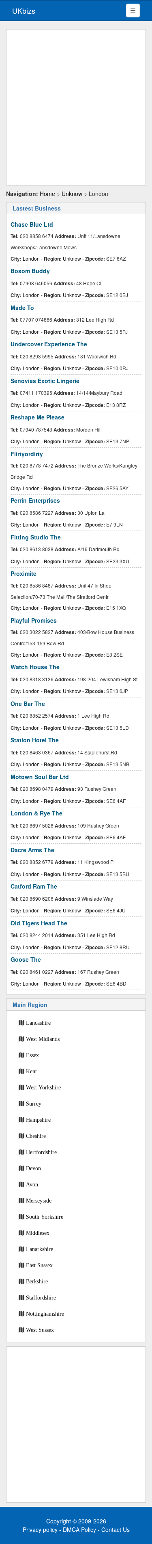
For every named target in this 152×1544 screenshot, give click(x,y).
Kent (31, 1071)
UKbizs (23, 10)
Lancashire (38, 1023)
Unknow (72, 194)
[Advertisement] (76, 107)
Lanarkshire (39, 1249)
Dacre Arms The (32, 850)
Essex (32, 1055)
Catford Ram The (34, 886)
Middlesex (37, 1233)
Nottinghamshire (45, 1314)
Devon (33, 1168)
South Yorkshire (44, 1217)
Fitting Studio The (36, 537)
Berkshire (37, 1281)
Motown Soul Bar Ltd (40, 777)
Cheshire (36, 1136)
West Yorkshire (43, 1087)
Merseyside (38, 1200)
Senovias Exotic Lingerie (45, 381)
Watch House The (35, 667)
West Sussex (40, 1330)
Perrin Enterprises (35, 500)
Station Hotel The (35, 740)
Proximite (23, 573)
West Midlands (43, 1039)
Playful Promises (34, 620)
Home (47, 194)
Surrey (33, 1103)
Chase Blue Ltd (32, 224)
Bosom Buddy (30, 271)
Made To (22, 307)
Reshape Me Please (37, 417)
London (31, 258)
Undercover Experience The (49, 344)
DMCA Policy (79, 1529)
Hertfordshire (41, 1152)
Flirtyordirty (27, 454)
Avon (32, 1184)
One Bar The (28, 703)
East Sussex (39, 1265)
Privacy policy (40, 1529)
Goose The (26, 959)
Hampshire (38, 1120)
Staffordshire (41, 1297)
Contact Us (115, 1529)
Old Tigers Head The (39, 923)
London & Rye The (36, 813)
